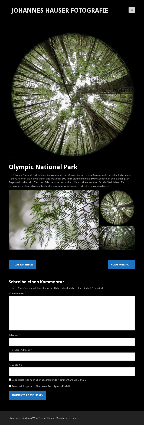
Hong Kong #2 (122, 264)
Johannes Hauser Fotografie (59, 10)
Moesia (60, 417)
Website (17, 364)
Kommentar (19, 293)
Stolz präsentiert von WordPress (27, 417)
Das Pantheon (22, 264)
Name (15, 334)
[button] (54, 219)
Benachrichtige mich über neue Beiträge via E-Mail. (41, 386)
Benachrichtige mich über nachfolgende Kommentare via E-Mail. (49, 379)
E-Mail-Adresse (22, 349)
